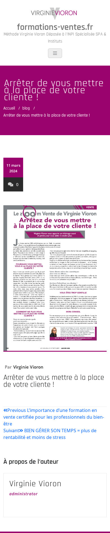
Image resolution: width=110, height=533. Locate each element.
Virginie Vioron (28, 367)
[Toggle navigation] (55, 53)
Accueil (9, 108)
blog (26, 108)
